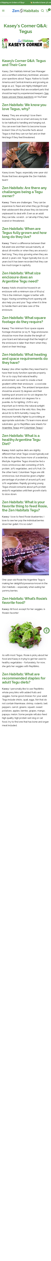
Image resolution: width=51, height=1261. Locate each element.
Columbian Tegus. (33, 427)
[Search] (42, 10)
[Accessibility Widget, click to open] (47, 631)
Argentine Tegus (10, 427)
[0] (47, 10)
